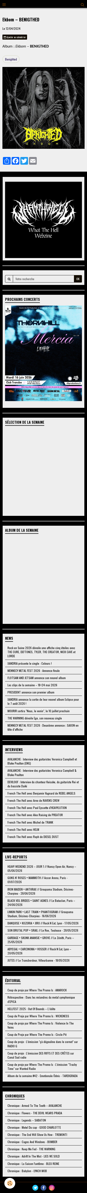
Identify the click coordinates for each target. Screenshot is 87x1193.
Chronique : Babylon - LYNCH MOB (27, 1171)
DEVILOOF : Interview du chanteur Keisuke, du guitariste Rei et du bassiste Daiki (43, 784)
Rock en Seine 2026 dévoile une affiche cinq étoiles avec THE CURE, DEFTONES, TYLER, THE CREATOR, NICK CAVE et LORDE (41, 652)
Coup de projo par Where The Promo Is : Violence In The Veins (40, 1025)
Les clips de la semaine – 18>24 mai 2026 (32, 685)
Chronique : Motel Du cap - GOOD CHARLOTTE (34, 1127)
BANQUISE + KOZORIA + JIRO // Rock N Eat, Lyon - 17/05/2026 (43, 923)
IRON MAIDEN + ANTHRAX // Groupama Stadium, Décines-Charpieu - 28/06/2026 (40, 891)
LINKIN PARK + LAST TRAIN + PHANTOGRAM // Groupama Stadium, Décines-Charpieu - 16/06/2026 (40, 914)
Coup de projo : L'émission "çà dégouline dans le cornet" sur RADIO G (42, 1044)
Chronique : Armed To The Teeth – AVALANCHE (34, 1105)
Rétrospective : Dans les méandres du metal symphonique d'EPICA (41, 999)
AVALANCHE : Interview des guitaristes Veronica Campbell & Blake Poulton (41, 772)
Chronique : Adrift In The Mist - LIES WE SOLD (33, 1156)
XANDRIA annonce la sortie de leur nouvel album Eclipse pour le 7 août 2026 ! (43, 701)
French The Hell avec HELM (23, 829)
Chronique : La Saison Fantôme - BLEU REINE (33, 1164)
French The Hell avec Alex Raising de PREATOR (35, 815)
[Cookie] (9, 1183)
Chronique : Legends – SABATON (26, 1120)
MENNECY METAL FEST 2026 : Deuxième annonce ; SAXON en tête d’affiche (43, 727)
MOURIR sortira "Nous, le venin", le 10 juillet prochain (38, 711)
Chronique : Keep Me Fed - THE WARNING (31, 1149)
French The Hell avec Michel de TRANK (30, 822)
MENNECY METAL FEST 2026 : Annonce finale (33, 671)
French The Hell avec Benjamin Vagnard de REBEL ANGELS (41, 793)
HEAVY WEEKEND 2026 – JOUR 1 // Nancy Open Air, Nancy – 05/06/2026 (41, 868)
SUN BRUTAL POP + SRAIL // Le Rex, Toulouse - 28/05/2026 (42, 930)
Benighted (11, 59)
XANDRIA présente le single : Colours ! (29, 663)
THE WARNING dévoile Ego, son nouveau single (34, 718)
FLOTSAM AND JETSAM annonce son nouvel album (36, 678)
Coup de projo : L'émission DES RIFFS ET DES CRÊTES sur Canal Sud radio (40, 1055)
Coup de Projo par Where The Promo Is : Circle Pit (36, 1034)
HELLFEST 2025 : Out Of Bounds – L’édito (31, 1009)
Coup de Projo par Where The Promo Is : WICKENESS (38, 1016)
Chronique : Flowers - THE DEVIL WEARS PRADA (34, 1113)
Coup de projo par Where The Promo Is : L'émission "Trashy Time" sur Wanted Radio (42, 1066)
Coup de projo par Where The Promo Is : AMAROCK (37, 990)
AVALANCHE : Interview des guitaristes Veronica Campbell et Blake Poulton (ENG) (42, 761)
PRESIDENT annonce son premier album (30, 692)
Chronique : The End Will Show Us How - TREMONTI (37, 1135)
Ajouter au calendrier (16, 37)
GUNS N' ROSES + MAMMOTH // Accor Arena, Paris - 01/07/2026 (37, 880)
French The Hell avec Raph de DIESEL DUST (33, 837)
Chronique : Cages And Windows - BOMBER (32, 1142)
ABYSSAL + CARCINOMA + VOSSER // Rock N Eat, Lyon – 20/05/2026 (39, 951)
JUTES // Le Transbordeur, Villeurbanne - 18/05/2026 (38, 960)
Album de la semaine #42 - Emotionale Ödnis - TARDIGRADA (42, 1076)
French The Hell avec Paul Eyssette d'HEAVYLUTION (37, 808)
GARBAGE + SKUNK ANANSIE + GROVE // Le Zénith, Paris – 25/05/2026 (40, 940)
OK (78, 279)
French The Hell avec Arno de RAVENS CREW (33, 800)
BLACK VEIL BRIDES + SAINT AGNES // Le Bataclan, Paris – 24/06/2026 (41, 902)
